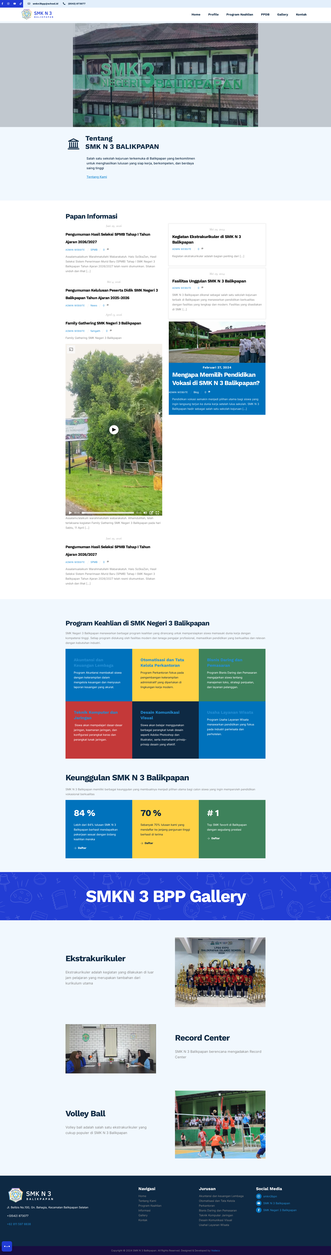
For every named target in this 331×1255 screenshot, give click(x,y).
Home (196, 14)
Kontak (301, 14)
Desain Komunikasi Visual (215, 1220)
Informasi (144, 1210)
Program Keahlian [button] (239, 14)
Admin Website (75, 249)
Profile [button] (213, 14)
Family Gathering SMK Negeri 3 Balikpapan (103, 323)
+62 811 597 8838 (19, 1224)
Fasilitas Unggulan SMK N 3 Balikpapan (209, 281)
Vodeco (215, 1250)
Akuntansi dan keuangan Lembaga (221, 1196)
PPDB (265, 14)
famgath (95, 330)
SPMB (94, 249)
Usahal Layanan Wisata (214, 1225)
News (94, 305)
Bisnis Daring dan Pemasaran (218, 1210)
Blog (196, 392)
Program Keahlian (149, 1205)
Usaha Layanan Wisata (230, 712)
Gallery (282, 14)
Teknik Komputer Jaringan (216, 1215)
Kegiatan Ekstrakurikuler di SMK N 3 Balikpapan (206, 239)
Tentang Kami (97, 177)
